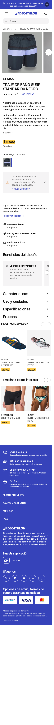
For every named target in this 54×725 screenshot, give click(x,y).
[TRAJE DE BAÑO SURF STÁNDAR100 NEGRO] (22, 52)
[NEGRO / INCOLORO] (7, 162)
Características (15, 294)
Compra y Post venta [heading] (14, 503)
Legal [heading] (6, 519)
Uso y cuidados (15, 301)
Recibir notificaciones (13, 216)
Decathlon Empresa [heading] (13, 495)
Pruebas (10, 317)
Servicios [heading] (8, 511)
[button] (43, 324)
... (16, 29)
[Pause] (47, 4)
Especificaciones (16, 309)
